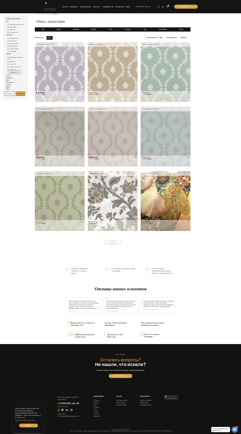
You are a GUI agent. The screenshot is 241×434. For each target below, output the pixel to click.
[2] (38, 93)
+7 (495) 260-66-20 (68, 403)
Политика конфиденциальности (68, 416)
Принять (28, 425)
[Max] (71, 410)
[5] (43, 93)
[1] (36, 93)
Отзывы (96, 407)
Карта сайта (61, 414)
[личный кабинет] (163, 7)
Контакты (97, 416)
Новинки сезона (121, 400)
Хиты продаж (120, 403)
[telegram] (62, 410)
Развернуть (14, 72)
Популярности (172, 37)
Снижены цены (121, 405)
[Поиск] (158, 7)
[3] (40, 93)
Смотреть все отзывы (170, 315)
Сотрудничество (108, 6)
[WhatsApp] (58, 410)
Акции (128, 6)
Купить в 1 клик (60, 99)
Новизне (183, 37)
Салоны (96, 414)
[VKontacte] (67, 410)
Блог (95, 405)
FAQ (95, 409)
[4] (42, 93)
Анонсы (96, 403)
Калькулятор (119, 6)
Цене (161, 37)
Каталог (65, 6)
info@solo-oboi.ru (62, 406)
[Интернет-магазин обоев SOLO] (50, 4)
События (97, 400)
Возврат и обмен (146, 400)
